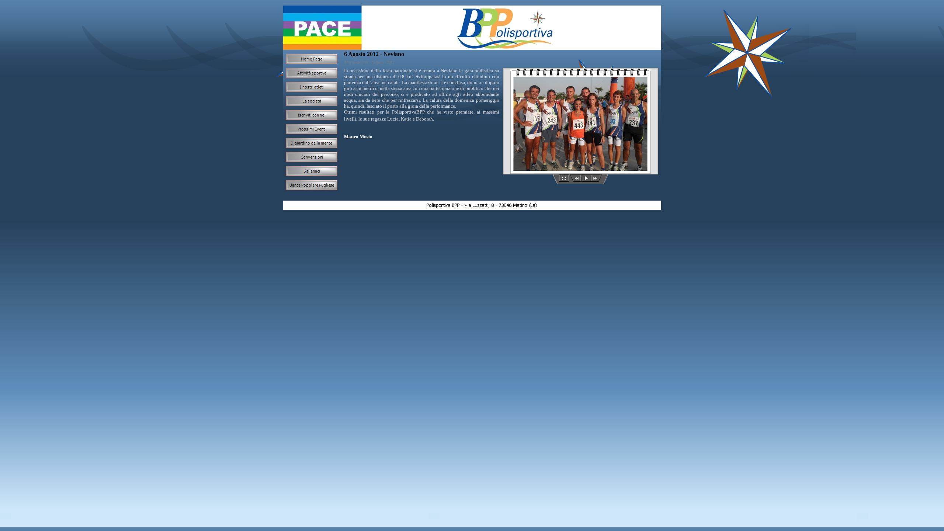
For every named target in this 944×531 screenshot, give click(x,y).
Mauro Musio (358, 136)
